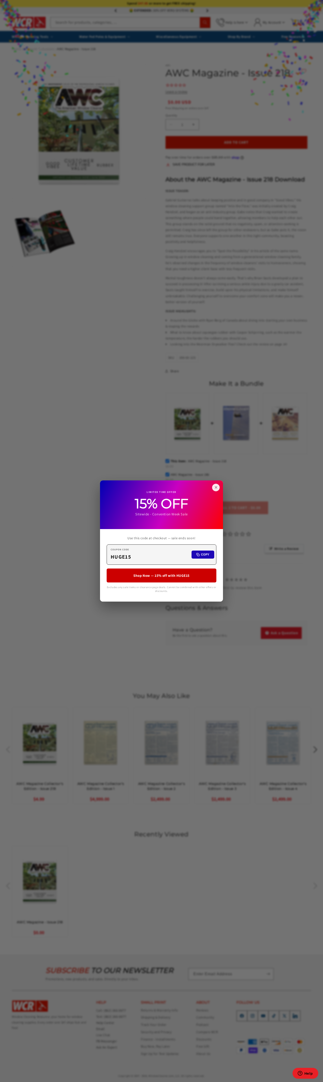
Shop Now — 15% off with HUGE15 (161, 575)
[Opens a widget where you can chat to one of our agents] (305, 1074)
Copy (205, 554)
